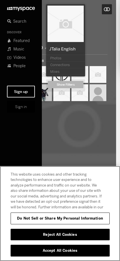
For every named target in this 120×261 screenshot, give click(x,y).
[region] (60, 213)
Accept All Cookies (60, 250)
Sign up (21, 91)
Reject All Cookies (60, 234)
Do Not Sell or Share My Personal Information (60, 218)
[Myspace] (21, 7)
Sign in (21, 106)
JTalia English (62, 49)
